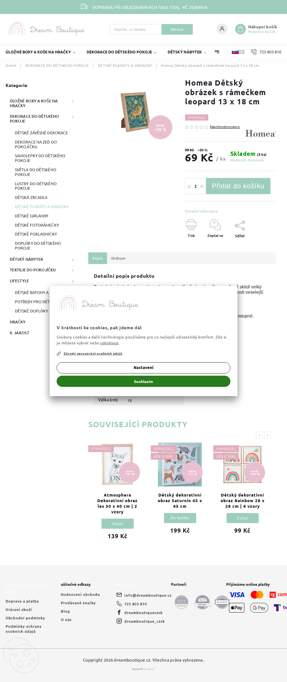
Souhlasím (143, 381)
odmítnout (109, 343)
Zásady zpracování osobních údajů (93, 353)
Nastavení (143, 368)
